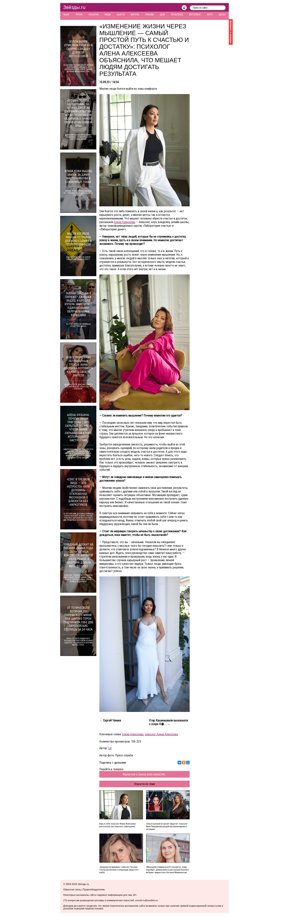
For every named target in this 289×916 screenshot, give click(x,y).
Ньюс (66, 14)
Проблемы (177, 14)
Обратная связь (72, 889)
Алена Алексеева (124, 222)
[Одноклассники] (183, 762)
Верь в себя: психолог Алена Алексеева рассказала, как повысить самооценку (117, 825)
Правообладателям (94, 889)
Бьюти (120, 14)
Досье (222, 14)
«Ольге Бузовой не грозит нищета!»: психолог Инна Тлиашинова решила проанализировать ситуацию (167, 826)
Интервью (195, 14)
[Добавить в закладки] (231, 32)
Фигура (135, 14)
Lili (110, 748)
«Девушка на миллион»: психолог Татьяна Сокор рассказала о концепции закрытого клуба (119, 870)
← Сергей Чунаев (110, 720)
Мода (108, 14)
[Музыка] (186, 8)
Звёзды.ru (74, 7)
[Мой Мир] (188, 762)
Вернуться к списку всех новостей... (144, 774)
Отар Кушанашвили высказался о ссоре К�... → (168, 722)
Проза (79, 14)
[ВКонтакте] (179, 762)
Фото (210, 14)
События (93, 14)
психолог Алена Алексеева (161, 734)
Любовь (149, 14)
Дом (162, 14)
